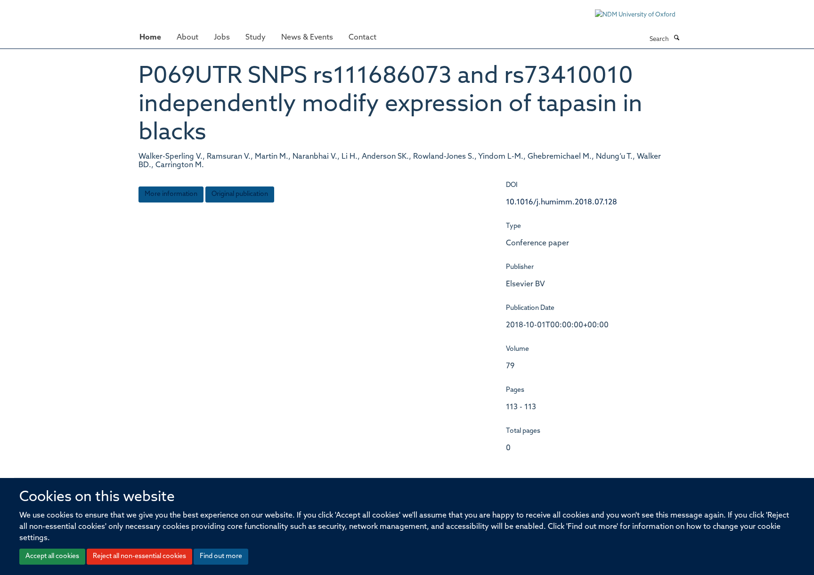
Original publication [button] (240, 194)
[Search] (676, 38)
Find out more (221, 556)
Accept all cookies (52, 556)
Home (150, 37)
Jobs (222, 37)
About (187, 37)
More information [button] (171, 194)
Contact (362, 37)
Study (255, 37)
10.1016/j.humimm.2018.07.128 (561, 202)
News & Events (307, 37)
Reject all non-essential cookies (139, 556)
